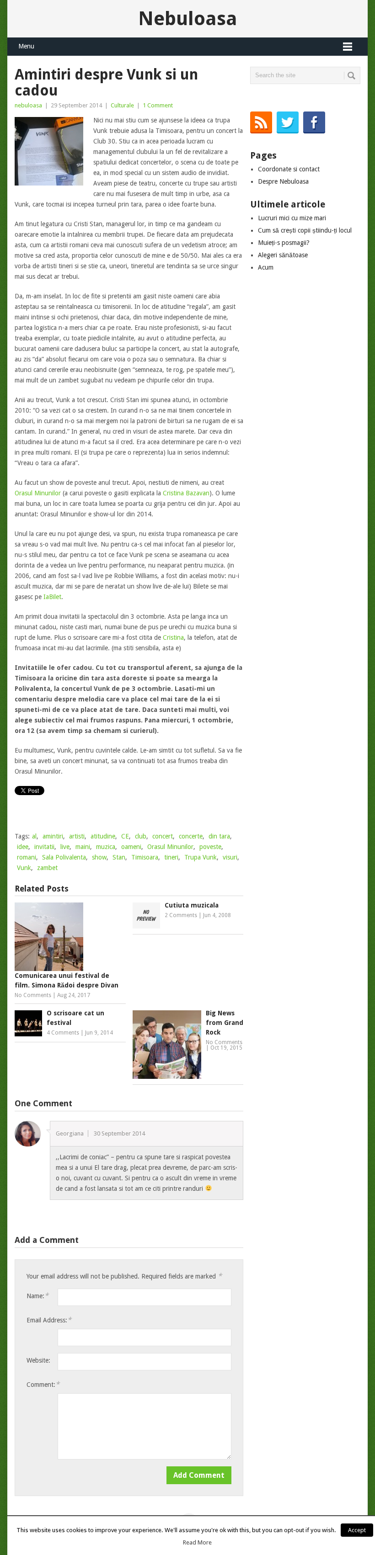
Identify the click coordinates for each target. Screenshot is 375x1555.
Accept (357, 1530)
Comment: (43, 1384)
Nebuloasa (187, 18)
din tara (219, 836)
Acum (265, 267)
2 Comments (181, 915)
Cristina (173, 637)
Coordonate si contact (289, 169)
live (65, 846)
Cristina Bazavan (186, 493)
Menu (26, 46)
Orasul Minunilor (38, 493)
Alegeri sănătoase (283, 255)
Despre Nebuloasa (283, 181)
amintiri (53, 836)
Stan (118, 857)
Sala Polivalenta (64, 857)
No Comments (33, 995)
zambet (47, 867)
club (140, 836)
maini (82, 846)
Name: (37, 1295)
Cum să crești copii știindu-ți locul (305, 230)
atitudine (103, 836)
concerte (191, 836)
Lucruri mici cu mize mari (292, 218)
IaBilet (52, 596)
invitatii (44, 846)
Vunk (24, 867)
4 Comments (63, 1033)
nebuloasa (28, 105)
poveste (210, 846)
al (34, 836)
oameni (131, 846)
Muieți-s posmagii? (284, 242)
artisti (77, 836)
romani (26, 857)
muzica (105, 846)
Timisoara (144, 857)
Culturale (122, 105)
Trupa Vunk (200, 857)
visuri (230, 857)
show (99, 857)
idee (22, 846)
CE (125, 836)
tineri (171, 857)
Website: (38, 1360)
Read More (197, 1542)
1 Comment (158, 105)
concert (162, 836)
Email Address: (49, 1320)
